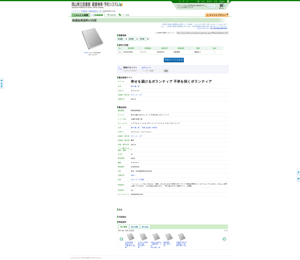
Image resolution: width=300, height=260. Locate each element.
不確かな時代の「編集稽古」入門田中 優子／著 (156, 244)
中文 (215, 1)
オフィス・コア (136, 95)
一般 (197, 1)
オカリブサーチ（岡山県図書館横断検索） (213, 28)
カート (222, 6)
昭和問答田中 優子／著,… (167, 244)
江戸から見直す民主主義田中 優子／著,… (143, 244)
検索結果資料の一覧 (95, 11)
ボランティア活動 (137, 179)
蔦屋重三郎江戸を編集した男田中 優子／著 (181, 244)
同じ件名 (145, 227)
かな (203, 1)
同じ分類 (134, 227)
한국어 (209, 1)
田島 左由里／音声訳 (149, 128)
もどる (2, 83)
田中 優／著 (135, 86)
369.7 (133, 175)
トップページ (75, 11)
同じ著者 (123, 227)
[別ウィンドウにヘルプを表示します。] (228, 1)
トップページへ (298, 178)
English (222, 1)
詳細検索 (84, 11)
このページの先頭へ (298, 172)
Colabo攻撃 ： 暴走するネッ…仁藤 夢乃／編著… (131, 244)
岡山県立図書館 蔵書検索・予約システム (96, 5)
